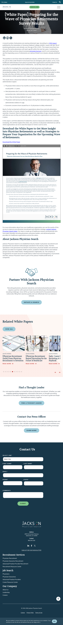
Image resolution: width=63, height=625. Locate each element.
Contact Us (54, 2)
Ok (54, 621)
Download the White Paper (11, 142)
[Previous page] (4, 146)
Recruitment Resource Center (12, 566)
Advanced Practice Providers (12, 579)
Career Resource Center (10, 582)
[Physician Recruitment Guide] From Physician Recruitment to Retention (13, 358)
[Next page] (7, 146)
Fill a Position (4, 2)
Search (59, 2)
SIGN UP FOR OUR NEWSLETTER (31, 550)
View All (9, 329)
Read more (7, 363)
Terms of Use (38, 612)
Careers (5, 595)
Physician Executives (9, 577)
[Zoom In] (19, 146)
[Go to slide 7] (14, 371)
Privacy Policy (30, 612)
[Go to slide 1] (3, 371)
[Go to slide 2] (5, 371)
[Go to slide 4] (8, 371)
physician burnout (35, 51)
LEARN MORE (31, 430)
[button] (58, 7)
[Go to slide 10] (19, 371)
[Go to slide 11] (21, 371)
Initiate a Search (31, 302)
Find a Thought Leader (31, 403)
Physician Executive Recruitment (13, 561)
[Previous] (55, 372)
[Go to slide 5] (10, 371)
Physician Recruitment (10, 558)
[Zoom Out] (16, 146)
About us (5, 589)
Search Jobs (34, 7)
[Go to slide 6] (12, 371)
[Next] (59, 372)
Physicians (6, 574)
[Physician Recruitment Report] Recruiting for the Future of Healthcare (36, 358)
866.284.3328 (31, 540)
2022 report (53, 43)
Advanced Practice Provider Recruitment (15, 564)
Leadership (6, 592)
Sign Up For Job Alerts (29, 2)
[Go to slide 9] (17, 371)
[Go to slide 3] (7, 371)
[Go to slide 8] (16, 371)
